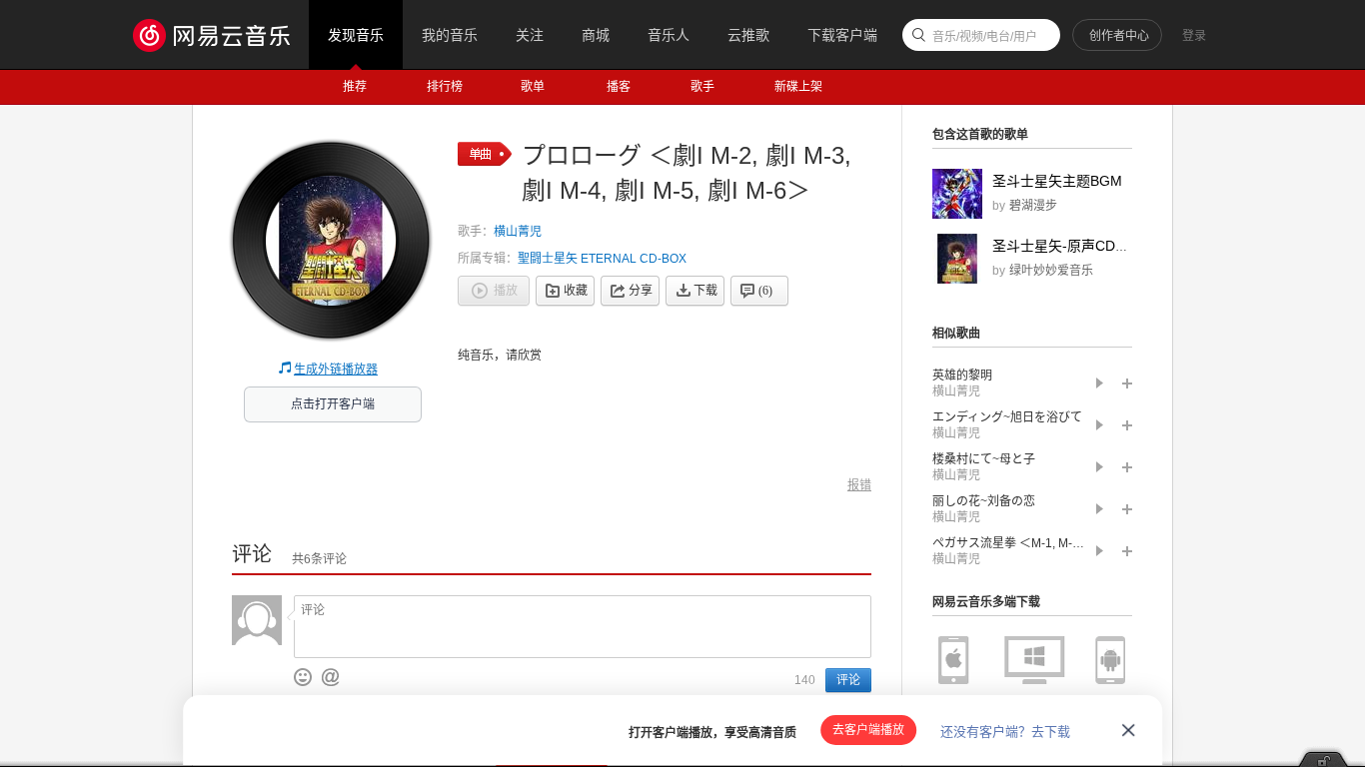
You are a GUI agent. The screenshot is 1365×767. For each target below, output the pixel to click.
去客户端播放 (868, 730)
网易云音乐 (221, 34)
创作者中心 (1119, 36)
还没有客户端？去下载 (1005, 731)
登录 (1194, 36)
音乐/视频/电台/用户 (984, 37)
